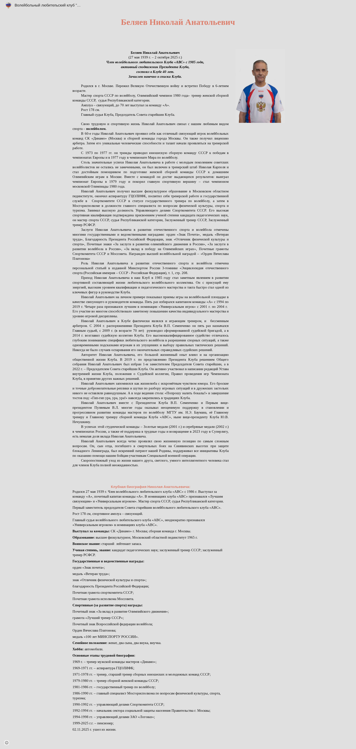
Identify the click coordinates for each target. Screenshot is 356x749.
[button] (6, 742)
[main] (178, 22)
